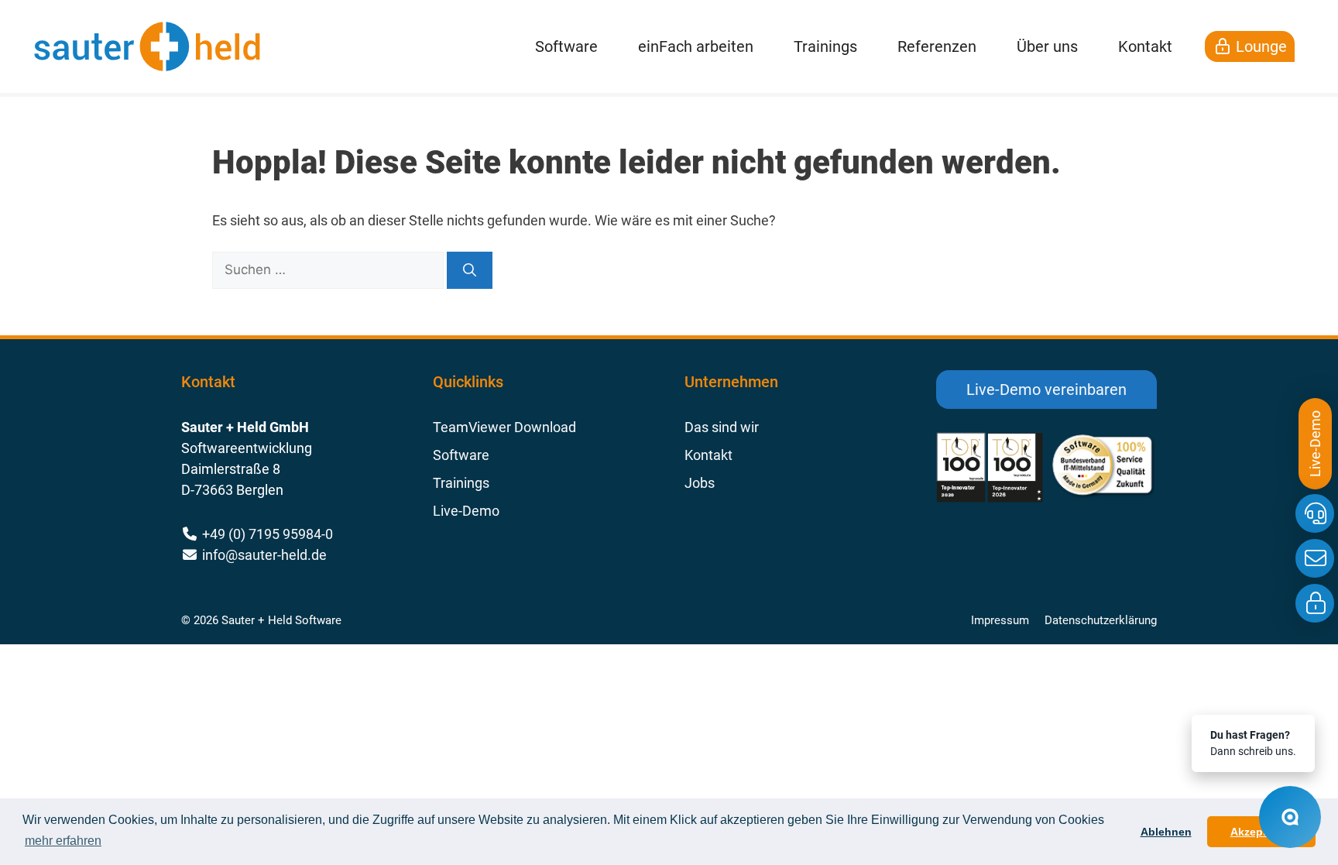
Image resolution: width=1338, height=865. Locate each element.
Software (566, 46)
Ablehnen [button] (1166, 832)
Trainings (825, 46)
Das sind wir (721, 427)
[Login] (1314, 603)
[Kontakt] (1314, 558)
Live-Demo (466, 511)
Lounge (1259, 46)
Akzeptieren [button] (1261, 832)
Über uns (1047, 46)
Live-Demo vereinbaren (1046, 389)
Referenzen (936, 46)
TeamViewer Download (504, 427)
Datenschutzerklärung (1101, 620)
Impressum (1000, 620)
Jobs (699, 483)
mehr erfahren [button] (63, 840)
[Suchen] (469, 270)
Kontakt (1145, 46)
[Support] (1314, 513)
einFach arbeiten (695, 46)
